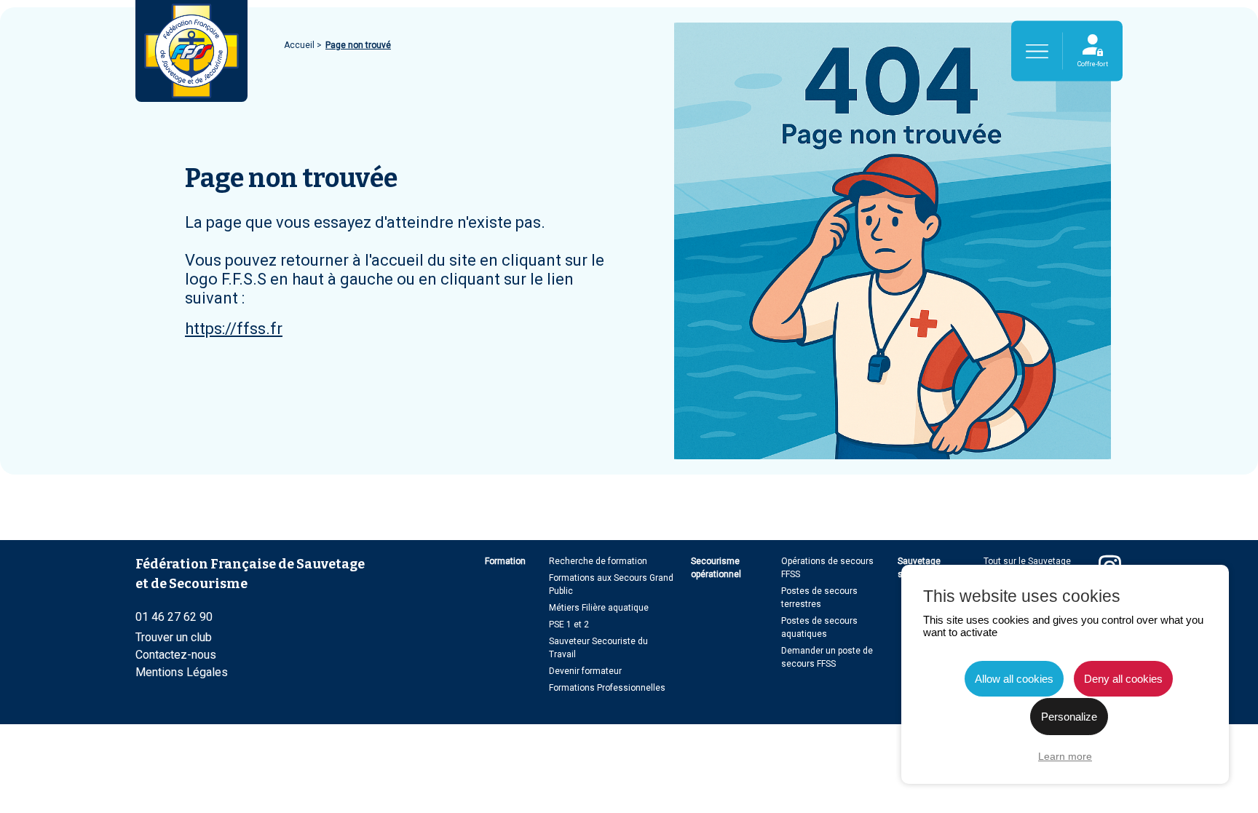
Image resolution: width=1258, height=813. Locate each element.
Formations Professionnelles (607, 688)
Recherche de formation (598, 561)
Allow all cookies (1014, 679)
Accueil (300, 45)
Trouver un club (173, 637)
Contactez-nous (175, 655)
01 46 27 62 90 (174, 617)
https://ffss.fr (233, 329)
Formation (505, 561)
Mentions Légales (181, 672)
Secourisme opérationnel (716, 567)
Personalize (1069, 716)
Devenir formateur (585, 671)
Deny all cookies (1123, 679)
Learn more (1065, 756)
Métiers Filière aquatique (599, 608)
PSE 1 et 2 (569, 624)
